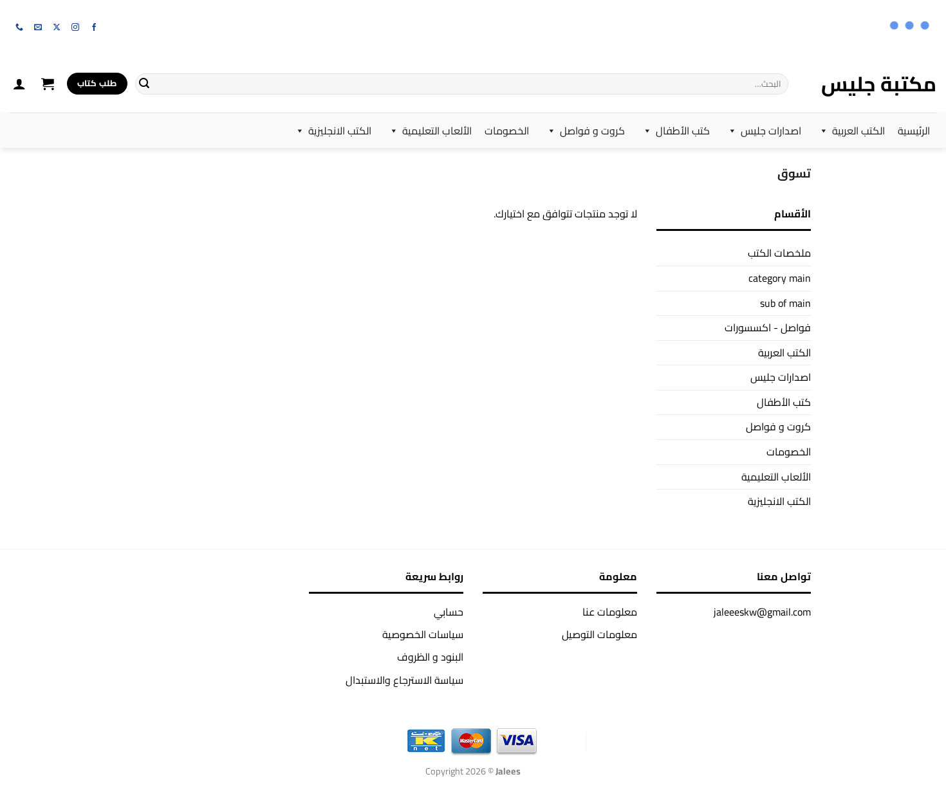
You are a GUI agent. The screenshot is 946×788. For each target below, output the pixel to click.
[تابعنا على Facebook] (94, 27)
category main (779, 278)
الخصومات (507, 130)
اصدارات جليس (771, 130)
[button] (47, 83)
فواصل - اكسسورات (768, 327)
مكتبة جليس (878, 83)
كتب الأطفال (683, 130)
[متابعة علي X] (57, 27)
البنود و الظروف (430, 656)
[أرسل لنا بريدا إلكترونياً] (38, 27)
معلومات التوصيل (599, 634)
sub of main (785, 303)
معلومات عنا (609, 611)
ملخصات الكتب (779, 252)
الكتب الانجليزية (339, 130)
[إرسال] (144, 84)
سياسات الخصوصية (422, 634)
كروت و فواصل (592, 130)
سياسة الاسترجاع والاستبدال (404, 680)
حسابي (448, 611)
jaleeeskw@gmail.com (762, 611)
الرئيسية (914, 130)
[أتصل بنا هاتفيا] (19, 27)
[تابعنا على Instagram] (75, 27)
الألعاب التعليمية (437, 130)
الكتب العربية (858, 130)
